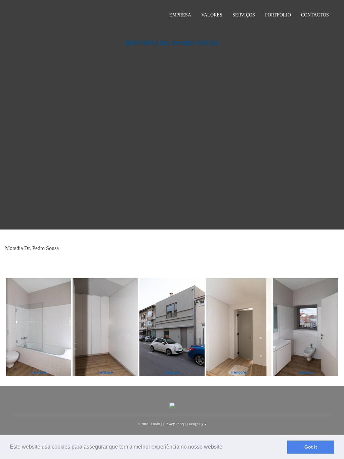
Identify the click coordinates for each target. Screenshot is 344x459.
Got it (310, 447)
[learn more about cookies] (225, 448)
